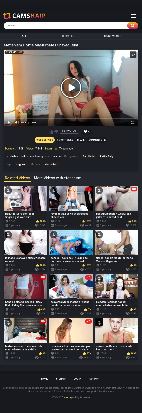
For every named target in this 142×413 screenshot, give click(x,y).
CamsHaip (67, 397)
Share (80, 140)
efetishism (51, 164)
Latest (25, 36)
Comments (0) (97, 140)
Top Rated (67, 36)
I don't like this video (56, 132)
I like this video (51, 132)
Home (44, 378)
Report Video (65, 140)
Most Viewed (112, 36)
